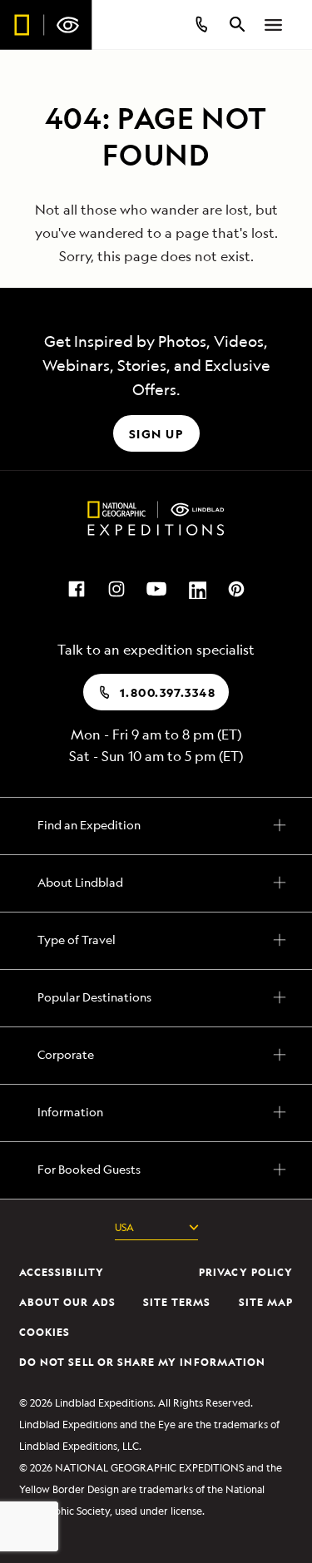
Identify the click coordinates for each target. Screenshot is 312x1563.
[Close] (290, 41)
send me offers (155, 1333)
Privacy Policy (236, 1508)
